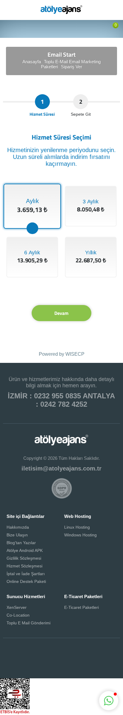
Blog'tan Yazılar (21, 542)
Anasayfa (31, 61)
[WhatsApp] (70, 658)
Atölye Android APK (25, 550)
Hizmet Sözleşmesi (24, 566)
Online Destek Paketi (26, 581)
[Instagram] (53, 658)
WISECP (74, 354)
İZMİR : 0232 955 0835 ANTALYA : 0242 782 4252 (61, 400)
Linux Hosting (77, 527)
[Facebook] (18, 658)
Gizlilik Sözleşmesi (24, 558)
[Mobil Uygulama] (87, 658)
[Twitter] (35, 658)
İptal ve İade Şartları (26, 573)
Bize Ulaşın (17, 535)
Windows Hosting (80, 535)
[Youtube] (105, 658)
